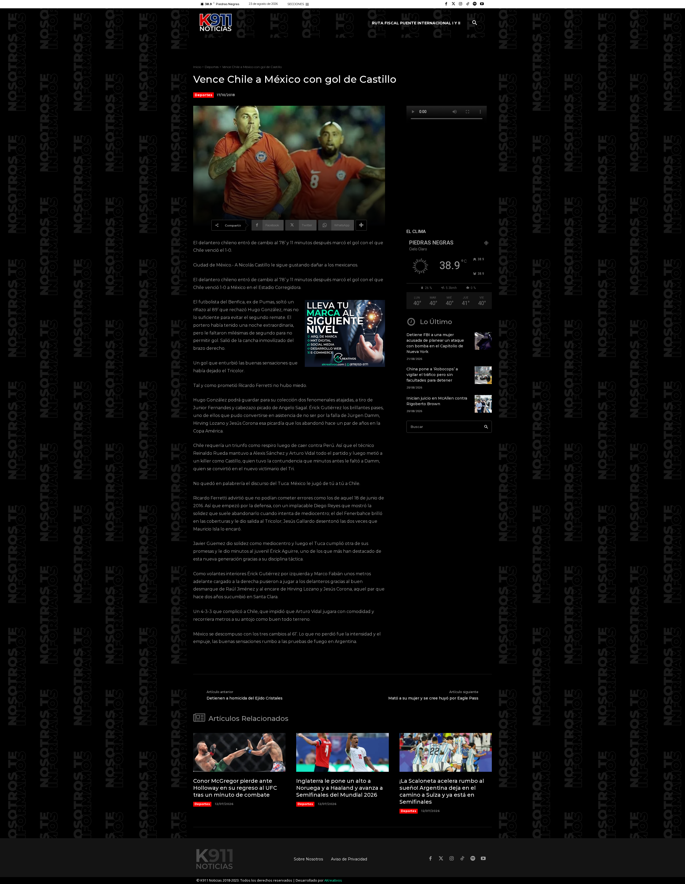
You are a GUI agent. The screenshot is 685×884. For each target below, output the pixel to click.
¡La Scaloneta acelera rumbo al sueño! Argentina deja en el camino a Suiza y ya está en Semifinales (441, 791)
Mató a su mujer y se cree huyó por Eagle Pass (433, 698)
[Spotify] (474, 4)
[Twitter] (453, 4)
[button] (474, 23)
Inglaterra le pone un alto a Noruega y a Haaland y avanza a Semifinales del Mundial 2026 (339, 788)
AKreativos (333, 880)
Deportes (212, 67)
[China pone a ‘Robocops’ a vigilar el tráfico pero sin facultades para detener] (483, 375)
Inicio (197, 67)
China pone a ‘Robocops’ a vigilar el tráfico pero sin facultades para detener (432, 375)
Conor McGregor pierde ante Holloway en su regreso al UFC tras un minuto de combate (235, 788)
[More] (361, 225)
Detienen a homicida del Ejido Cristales (245, 698)
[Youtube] (481, 4)
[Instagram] (460, 4)
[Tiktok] (467, 4)
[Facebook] (446, 4)
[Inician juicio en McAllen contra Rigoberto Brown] (483, 404)
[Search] (486, 427)
